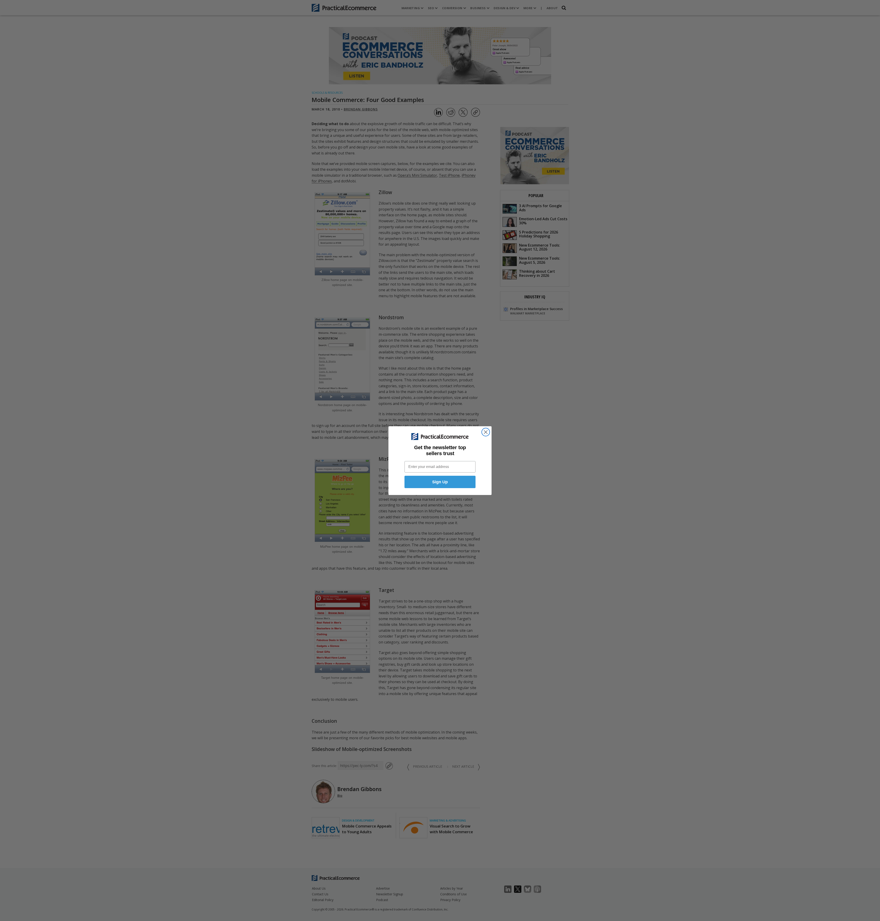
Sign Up (440, 482)
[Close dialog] (486, 432)
